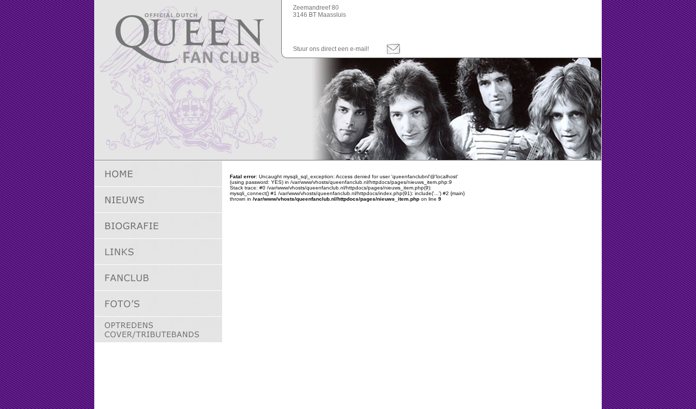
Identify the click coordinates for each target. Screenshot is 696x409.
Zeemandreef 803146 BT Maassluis (319, 11)
